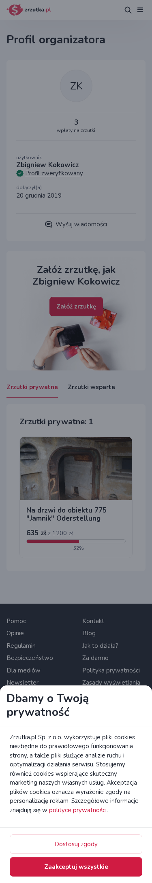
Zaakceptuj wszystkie (76, 867)
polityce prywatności (78, 810)
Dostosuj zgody (76, 844)
